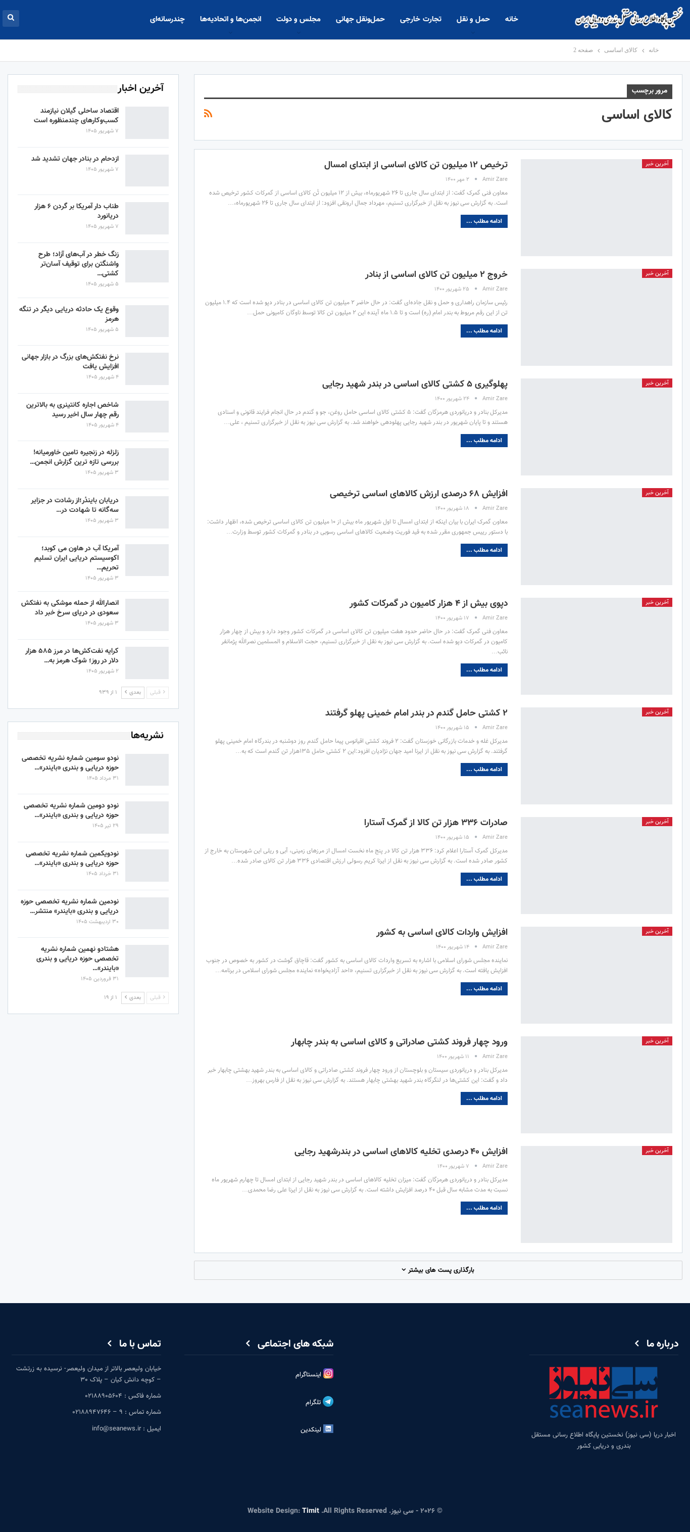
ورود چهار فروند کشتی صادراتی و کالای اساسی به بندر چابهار (399, 1042)
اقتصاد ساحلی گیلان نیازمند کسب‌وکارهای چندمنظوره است (76, 116)
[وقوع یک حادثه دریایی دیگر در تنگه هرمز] (147, 321)
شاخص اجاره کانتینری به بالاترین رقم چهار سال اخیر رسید (72, 410)
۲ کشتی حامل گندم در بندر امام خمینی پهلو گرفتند (416, 713)
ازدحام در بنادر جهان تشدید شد (75, 159)
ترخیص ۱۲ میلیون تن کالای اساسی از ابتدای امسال (416, 165)
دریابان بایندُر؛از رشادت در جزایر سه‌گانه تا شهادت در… (75, 505)
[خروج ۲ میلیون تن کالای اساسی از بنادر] (596, 317)
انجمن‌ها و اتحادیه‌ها (230, 19)
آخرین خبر (657, 164)
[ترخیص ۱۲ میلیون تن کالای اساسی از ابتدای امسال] (596, 207)
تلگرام (314, 1403)
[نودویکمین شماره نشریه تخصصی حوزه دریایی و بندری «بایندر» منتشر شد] (147, 865)
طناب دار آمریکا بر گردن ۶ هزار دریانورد (76, 211)
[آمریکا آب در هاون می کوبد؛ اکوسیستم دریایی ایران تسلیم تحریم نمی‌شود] (147, 560)
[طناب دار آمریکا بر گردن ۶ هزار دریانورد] (147, 218)
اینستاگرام (309, 1375)
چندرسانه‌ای (167, 19)
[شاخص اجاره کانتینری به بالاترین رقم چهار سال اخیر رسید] (147, 417)
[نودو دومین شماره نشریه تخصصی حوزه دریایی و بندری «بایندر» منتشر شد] (147, 817)
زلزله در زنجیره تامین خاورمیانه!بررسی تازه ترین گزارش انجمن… (74, 457)
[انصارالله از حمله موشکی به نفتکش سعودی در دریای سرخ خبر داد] (147, 615)
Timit (310, 1511)
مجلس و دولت (298, 19)
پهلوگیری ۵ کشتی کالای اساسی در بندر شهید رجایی (415, 384)
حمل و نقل (473, 19)
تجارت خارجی (420, 19)
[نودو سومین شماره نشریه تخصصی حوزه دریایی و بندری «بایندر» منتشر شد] (147, 770)
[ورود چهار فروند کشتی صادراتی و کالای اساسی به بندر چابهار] (596, 1084)
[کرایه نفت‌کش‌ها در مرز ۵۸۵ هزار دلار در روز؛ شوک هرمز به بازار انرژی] (147, 663)
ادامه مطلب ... (484, 221)
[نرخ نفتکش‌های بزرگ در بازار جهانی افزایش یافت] (147, 369)
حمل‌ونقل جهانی (360, 19)
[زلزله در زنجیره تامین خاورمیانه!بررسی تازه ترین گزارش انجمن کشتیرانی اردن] (147, 464)
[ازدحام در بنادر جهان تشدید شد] (147, 171)
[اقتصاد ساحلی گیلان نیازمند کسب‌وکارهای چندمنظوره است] (147, 123)
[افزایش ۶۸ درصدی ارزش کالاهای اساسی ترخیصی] (596, 536)
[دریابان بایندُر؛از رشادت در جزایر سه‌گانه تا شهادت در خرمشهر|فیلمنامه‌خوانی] (147, 512)
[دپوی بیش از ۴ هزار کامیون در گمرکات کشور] (596, 646)
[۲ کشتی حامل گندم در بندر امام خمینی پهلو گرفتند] (596, 755)
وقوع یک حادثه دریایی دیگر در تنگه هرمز (69, 314)
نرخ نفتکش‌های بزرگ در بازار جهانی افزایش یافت (70, 362)
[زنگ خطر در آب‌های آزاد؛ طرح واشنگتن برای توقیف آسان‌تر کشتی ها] (147, 266)
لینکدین (312, 1430)
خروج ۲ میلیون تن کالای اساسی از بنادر (436, 275)
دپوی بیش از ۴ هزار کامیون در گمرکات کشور (429, 604)
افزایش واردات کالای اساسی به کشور (442, 933)
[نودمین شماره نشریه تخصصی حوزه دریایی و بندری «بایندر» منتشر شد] (147, 913)
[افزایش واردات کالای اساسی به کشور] (596, 975)
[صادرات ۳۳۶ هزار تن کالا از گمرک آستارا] (596, 865)
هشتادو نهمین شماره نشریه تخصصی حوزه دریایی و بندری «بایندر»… (77, 959)
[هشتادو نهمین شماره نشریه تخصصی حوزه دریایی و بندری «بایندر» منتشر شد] (147, 961)
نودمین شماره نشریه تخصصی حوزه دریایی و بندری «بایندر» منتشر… (70, 906)
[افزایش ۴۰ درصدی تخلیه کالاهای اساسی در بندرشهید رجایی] (596, 1194)
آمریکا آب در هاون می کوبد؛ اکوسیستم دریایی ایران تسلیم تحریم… (76, 558)
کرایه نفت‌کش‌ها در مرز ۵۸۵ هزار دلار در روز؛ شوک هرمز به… (72, 656)
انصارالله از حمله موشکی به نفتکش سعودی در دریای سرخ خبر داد (70, 608)
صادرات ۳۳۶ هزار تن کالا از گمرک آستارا (436, 823)
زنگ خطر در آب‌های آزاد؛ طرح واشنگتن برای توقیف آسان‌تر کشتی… (78, 264)
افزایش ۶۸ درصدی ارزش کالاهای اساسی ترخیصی (419, 494)
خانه (511, 19)
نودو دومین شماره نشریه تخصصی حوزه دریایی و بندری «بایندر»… (71, 810)
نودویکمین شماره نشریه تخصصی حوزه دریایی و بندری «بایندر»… (72, 858)
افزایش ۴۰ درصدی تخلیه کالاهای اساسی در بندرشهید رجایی (401, 1152)
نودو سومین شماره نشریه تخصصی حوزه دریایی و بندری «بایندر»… (70, 763)
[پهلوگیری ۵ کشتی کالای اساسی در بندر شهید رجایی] (596, 426)
